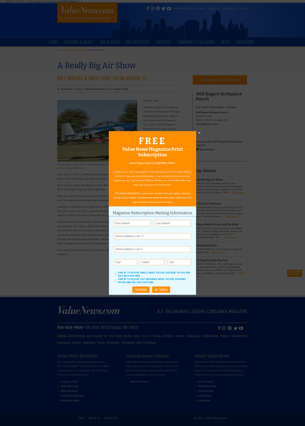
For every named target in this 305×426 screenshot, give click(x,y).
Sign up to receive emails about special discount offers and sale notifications (154, 274)
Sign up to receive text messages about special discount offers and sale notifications (152, 280)
